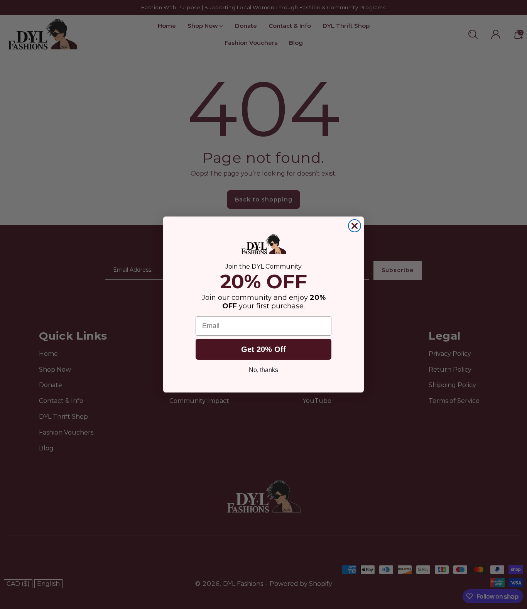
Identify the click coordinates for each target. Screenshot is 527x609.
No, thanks (263, 370)
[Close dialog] (354, 226)
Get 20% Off (263, 349)
